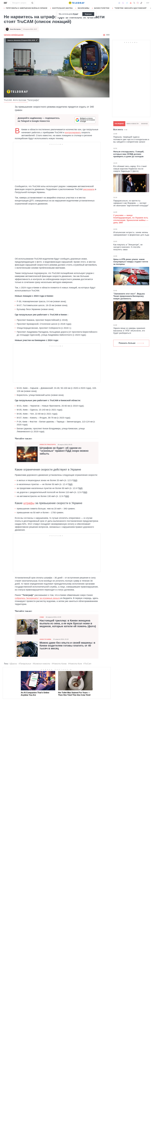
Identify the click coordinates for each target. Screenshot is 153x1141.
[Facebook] (119, 3)
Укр (147, 3)
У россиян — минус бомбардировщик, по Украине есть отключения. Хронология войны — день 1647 (130, 219)
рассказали (88, 189)
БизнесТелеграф (101, 8)
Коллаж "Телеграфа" (29, 100)
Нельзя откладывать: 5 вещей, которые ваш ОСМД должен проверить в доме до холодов (128, 154)
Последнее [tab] (119, 124)
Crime (42, 617)
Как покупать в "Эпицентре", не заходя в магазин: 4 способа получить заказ (127, 247)
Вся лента (118, 130)
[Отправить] (32, 3)
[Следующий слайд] (150, 8)
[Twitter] (134, 2)
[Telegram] (127, 3)
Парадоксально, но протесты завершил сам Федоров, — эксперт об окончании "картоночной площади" (131, 203)
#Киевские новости (41, 664)
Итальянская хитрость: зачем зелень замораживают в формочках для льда (131, 233)
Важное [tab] (144, 124)
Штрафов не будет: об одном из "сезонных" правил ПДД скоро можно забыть (64, 451)
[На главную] (76, 3)
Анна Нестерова (15, 29)
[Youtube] (131, 3)
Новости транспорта (48, 444)
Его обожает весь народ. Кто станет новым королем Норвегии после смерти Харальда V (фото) (130, 168)
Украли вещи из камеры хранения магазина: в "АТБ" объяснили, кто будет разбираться (129, 330)
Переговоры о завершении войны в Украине (26, 8)
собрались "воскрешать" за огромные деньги (37, 598)
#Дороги (13, 664)
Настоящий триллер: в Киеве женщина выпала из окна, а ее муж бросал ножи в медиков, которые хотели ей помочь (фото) (68, 623)
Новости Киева (45, 639)
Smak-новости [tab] (132, 124)
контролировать (73, 132)
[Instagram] (137, 3)
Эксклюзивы (83, 8)
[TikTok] (141, 3)
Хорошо (88, 14)
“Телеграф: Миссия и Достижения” (130, 8)
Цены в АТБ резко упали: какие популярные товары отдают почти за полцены (130, 261)
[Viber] (123, 3)
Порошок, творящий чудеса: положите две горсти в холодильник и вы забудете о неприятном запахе (131, 139)
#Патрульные (25, 664)
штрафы (28, 503)
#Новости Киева (59, 664)
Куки (75, 14)
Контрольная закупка (62, 8)
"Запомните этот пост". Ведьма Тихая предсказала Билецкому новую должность (129, 296)
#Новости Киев (75, 664)
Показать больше (127, 343)
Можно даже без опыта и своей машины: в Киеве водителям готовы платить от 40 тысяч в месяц (67, 645)
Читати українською (13, 35)
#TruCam (87, 664)
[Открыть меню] (5, 3)
